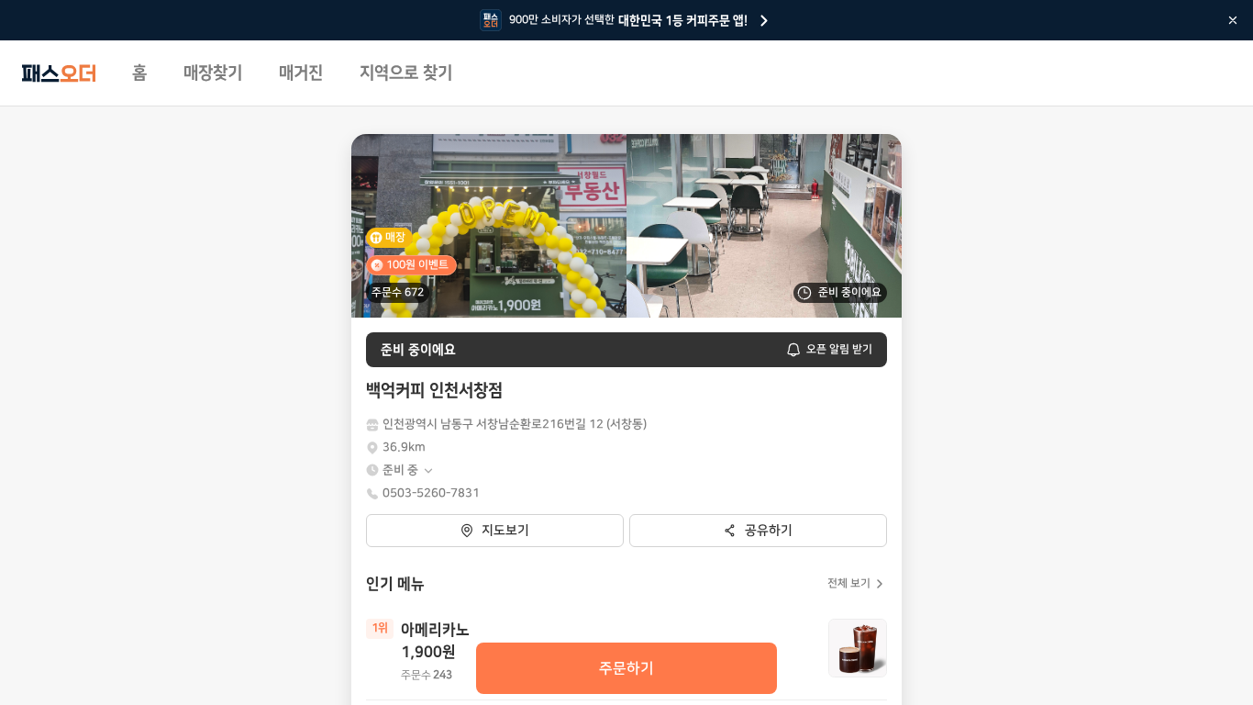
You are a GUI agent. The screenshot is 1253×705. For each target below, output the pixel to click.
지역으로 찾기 (406, 73)
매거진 (301, 73)
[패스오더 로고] (58, 73)
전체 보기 (848, 583)
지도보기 (505, 530)
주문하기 (626, 668)
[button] (409, 470)
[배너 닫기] (1233, 20)
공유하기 (769, 530)
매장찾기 (212, 73)
